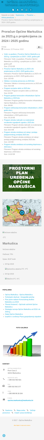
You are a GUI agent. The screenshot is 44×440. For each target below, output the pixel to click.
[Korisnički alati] (40, 47)
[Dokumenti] (17, 9)
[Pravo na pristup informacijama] (31, 9)
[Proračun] (22, 9)
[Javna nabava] (26, 9)
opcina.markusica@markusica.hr (20, 400)
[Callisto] (22, 3)
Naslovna (8, 410)
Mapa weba (21, 410)
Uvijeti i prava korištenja (23, 413)
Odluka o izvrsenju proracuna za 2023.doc (19, 81)
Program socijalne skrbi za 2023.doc (17, 88)
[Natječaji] (13, 9)
